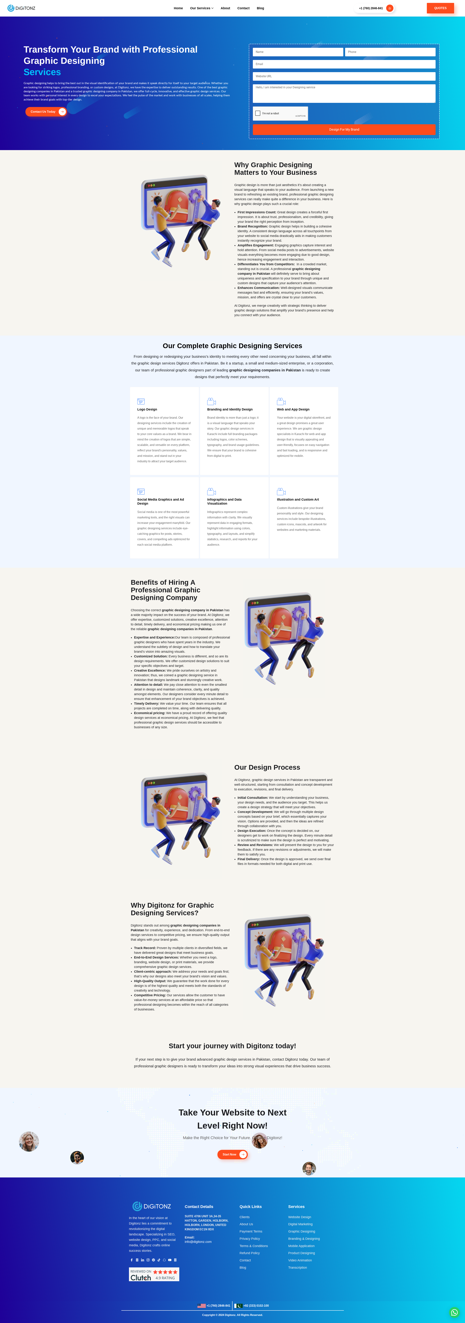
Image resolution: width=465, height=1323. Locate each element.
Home (178, 8)
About (225, 8)
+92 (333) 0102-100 (256, 1305)
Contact (243, 8)
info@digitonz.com (198, 1242)
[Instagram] (148, 1260)
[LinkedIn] (142, 1260)
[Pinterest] (153, 1260)
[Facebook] (131, 1260)
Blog (260, 8)
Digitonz (230, 1314)
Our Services (200, 8)
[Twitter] (137, 1260)
